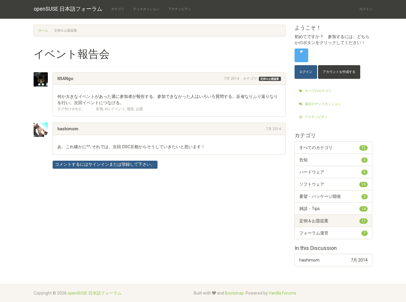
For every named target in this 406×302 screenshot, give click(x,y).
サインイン (98, 164)
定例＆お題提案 (269, 78)
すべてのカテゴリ (317, 91)
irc (107, 109)
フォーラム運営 (332, 233)
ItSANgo (65, 78)
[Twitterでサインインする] (301, 55)
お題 (139, 109)
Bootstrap (234, 293)
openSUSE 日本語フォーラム (68, 9)
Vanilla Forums (282, 293)
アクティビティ (179, 9)
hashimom (67, 128)
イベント (118, 109)
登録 (126, 164)
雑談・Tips (332, 208)
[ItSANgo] (43, 79)
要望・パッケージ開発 (332, 196)
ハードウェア (332, 172)
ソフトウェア (332, 184)
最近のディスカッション (322, 104)
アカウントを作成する (339, 72)
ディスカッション (146, 9)
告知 (332, 159)
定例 (99, 109)
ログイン (365, 9)
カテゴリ (117, 9)
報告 (130, 109)
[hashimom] (43, 130)
